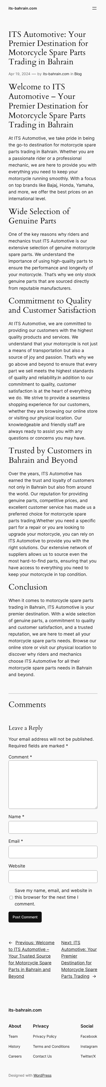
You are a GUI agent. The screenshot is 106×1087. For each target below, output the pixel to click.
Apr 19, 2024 (19, 74)
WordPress (42, 1075)
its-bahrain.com (22, 8)
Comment (20, 757)
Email (15, 841)
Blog (78, 74)
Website (16, 866)
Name (16, 816)
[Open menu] (94, 8)
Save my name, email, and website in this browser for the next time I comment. (53, 897)
